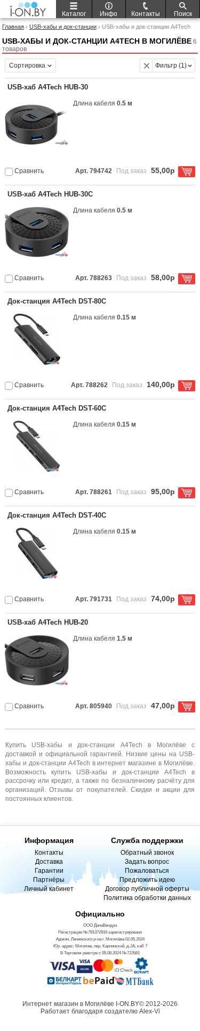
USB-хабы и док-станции (63, 26)
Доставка (49, 861)
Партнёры (49, 879)
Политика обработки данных (147, 898)
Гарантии (49, 870)
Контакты (49, 852)
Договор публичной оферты (147, 889)
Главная (13, 26)
